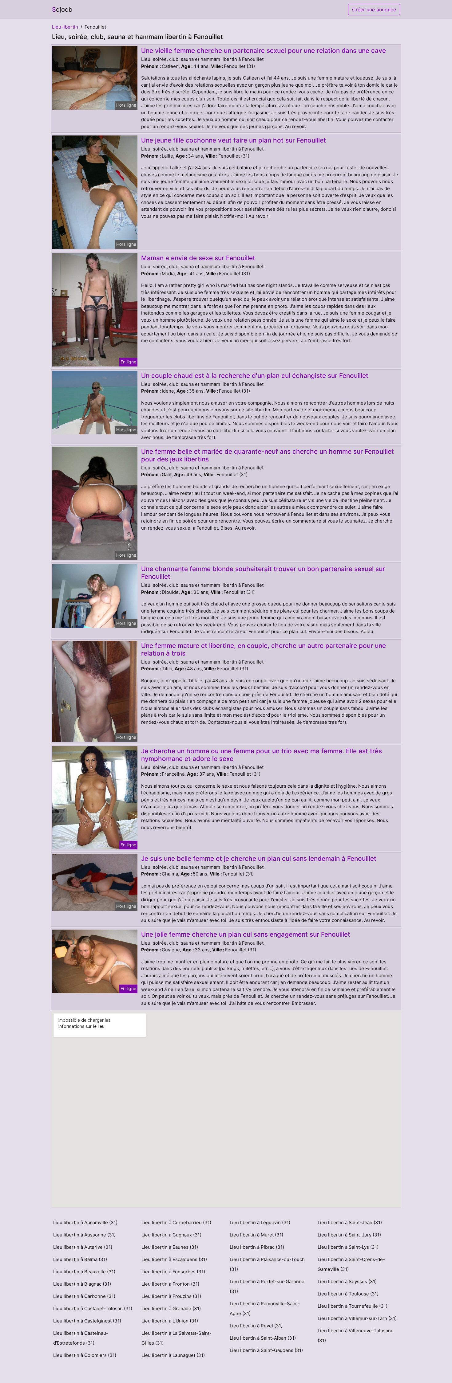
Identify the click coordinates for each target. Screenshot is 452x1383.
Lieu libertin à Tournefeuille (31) (352, 1306)
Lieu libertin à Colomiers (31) (84, 1355)
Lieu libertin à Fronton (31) (170, 1284)
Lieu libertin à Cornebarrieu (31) (176, 1222)
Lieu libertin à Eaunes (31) (169, 1247)
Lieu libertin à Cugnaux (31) (171, 1235)
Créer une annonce (374, 9)
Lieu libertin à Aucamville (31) (85, 1222)
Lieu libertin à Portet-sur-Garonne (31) (267, 1286)
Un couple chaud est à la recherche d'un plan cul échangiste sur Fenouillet (254, 375)
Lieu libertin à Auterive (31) (82, 1247)
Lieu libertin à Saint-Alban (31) (263, 1338)
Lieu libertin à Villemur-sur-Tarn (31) (357, 1318)
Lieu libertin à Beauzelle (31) (84, 1272)
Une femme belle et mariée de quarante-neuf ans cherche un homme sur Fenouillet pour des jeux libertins (267, 455)
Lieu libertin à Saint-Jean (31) (350, 1222)
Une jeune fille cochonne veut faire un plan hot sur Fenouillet (233, 140)
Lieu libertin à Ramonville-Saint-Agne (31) (265, 1308)
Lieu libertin (65, 27)
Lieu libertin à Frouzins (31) (171, 1296)
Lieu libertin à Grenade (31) (171, 1308)
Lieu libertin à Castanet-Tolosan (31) (92, 1308)
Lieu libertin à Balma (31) (80, 1259)
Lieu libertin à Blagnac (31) (82, 1284)
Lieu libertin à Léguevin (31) (260, 1222)
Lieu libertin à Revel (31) (256, 1326)
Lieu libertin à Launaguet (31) (173, 1355)
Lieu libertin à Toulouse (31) (348, 1294)
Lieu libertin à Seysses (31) (347, 1281)
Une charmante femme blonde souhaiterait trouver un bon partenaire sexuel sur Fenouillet (263, 572)
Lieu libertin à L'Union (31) (169, 1321)
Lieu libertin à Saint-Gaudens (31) (266, 1350)
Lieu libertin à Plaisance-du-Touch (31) (267, 1264)
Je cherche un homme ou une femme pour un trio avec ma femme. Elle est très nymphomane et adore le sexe (261, 754)
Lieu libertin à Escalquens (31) (174, 1259)
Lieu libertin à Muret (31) (256, 1235)
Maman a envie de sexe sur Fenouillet (198, 258)
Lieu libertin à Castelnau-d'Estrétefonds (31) (80, 1338)
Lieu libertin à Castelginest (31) (87, 1321)
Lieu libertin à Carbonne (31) (84, 1296)
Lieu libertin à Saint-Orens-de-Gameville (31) (351, 1264)
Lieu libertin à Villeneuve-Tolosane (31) (356, 1335)
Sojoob (62, 9)
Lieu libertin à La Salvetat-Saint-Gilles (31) (176, 1338)
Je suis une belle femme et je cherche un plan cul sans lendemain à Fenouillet (258, 858)
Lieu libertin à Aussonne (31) (84, 1235)
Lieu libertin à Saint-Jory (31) (349, 1235)
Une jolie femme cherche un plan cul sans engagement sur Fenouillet (245, 934)
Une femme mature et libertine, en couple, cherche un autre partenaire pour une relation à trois (263, 649)
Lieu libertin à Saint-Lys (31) (348, 1247)
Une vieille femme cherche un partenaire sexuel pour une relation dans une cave (263, 50)
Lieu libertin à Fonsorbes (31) (173, 1272)
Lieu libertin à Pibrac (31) (257, 1247)
